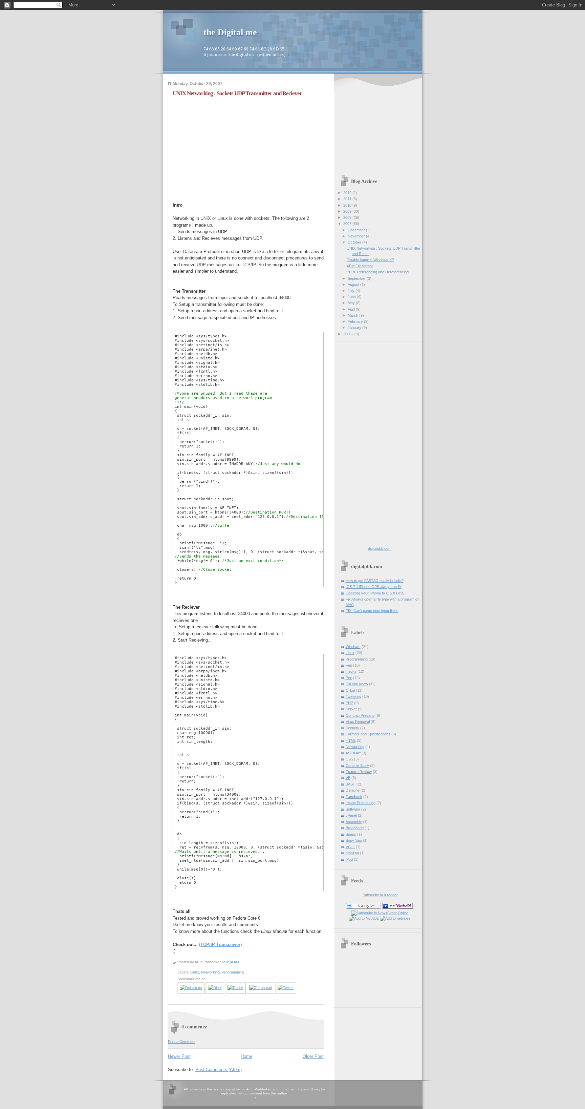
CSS (349, 759)
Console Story (357, 765)
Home (246, 1056)
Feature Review (359, 772)
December (357, 230)
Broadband (355, 828)
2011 (347, 199)
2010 (347, 205)
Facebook (354, 797)
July (351, 291)
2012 (347, 193)
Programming (233, 972)
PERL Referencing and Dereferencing (378, 272)
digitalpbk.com (379, 548)
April (352, 309)
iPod (349, 859)
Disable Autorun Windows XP (370, 260)
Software (353, 809)
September (357, 278)
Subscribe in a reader (380, 895)
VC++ (350, 847)
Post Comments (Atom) (218, 1069)
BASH (350, 784)
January (355, 328)
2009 (347, 211)
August (354, 285)
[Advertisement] (229, 148)
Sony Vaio (354, 840)
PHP (349, 703)
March (353, 315)
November (357, 236)
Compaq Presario (360, 715)
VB (348, 778)
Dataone (353, 790)
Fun (349, 665)
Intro (177, 205)
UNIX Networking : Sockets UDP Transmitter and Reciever (237, 93)
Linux (194, 972)
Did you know (357, 684)
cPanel (351, 815)
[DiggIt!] (214, 988)
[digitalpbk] (397, 907)
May (352, 303)
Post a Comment (181, 1042)
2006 (347, 334)
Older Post (313, 1056)
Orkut (350, 690)
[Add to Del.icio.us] (191, 988)
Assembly (354, 822)
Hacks (351, 671)
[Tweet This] (285, 988)
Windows (353, 647)
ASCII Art (353, 753)
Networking (210, 972)
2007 (347, 224)
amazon (352, 853)
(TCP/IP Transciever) (220, 944)
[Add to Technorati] (260, 988)
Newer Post (179, 1056)
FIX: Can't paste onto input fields (372, 611)
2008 (347, 217)
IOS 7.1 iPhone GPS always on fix (374, 587)
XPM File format (360, 266)
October (355, 242)
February (356, 321)
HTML (351, 740)
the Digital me (230, 32)
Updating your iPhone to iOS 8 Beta (375, 593)
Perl (349, 678)
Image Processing (360, 803)
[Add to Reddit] (235, 988)
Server (351, 709)
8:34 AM (232, 962)
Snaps (351, 834)
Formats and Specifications (368, 734)
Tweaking (353, 696)
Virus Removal (358, 721)
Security (352, 728)
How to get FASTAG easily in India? (375, 581)
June (352, 297)
